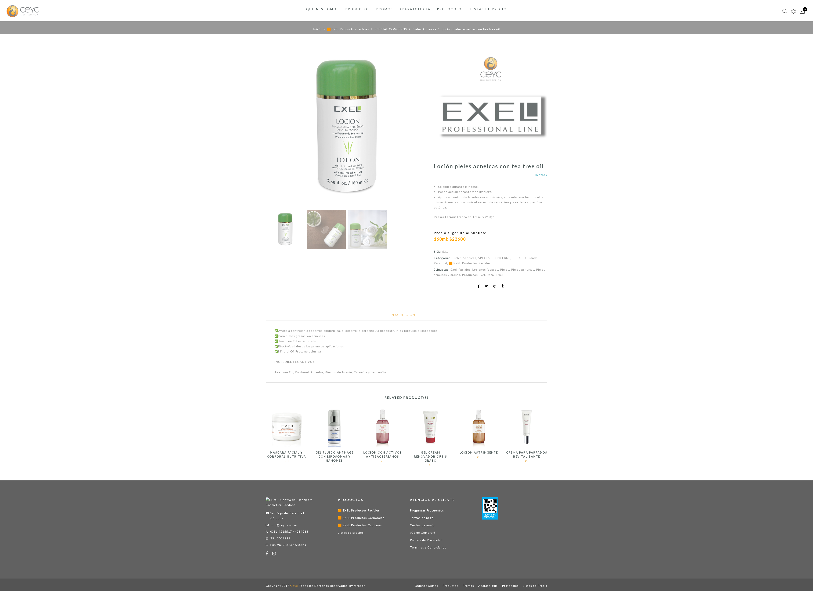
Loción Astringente (478, 452)
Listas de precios (351, 532)
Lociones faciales (485, 269)
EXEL (286, 461)
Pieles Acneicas (424, 29)
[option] (346, 127)
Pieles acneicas (522, 269)
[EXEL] (490, 105)
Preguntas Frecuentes (427, 510)
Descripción (402, 315)
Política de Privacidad (426, 540)
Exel (454, 269)
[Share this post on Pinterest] (494, 286)
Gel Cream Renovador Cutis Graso (430, 456)
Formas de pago (422, 518)
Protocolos (450, 9)
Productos (357, 9)
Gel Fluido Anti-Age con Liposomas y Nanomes (334, 456)
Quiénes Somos (322, 9)
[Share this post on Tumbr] (503, 286)
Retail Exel (495, 275)
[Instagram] (274, 554)
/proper (359, 585)
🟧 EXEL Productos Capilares (360, 525)
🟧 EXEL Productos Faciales (348, 29)
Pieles (504, 269)
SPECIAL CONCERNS (391, 29)
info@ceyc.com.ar (284, 525)
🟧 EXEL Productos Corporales (361, 518)
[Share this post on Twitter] (486, 286)
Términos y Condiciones (428, 547)
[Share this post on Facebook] (479, 286)
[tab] (402, 315)
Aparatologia (415, 9)
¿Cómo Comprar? (422, 532)
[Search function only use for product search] (785, 11)
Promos (384, 9)
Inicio (317, 29)
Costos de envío (422, 525)
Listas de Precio (488, 9)
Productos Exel (473, 275)
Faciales (465, 269)
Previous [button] (276, 128)
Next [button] (415, 128)
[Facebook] (267, 554)
